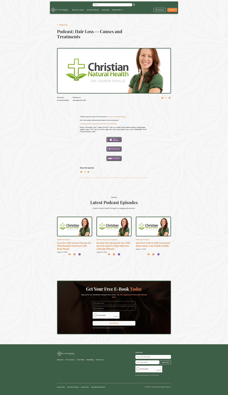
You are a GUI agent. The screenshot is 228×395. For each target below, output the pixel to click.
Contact (172, 10)
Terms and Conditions (119, 328)
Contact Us (100, 360)
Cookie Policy (85, 387)
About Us (60, 360)
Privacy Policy (61, 387)
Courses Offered (93, 10)
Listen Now (105, 10)
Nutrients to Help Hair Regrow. (116, 117)
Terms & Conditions (73, 387)
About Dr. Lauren (78, 10)
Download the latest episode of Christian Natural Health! (98, 124)
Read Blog (90, 360)
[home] (60, 10)
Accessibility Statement (98, 387)
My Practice (159, 10)
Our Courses (70, 360)
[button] (118, 10)
